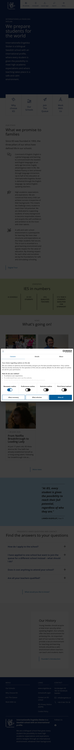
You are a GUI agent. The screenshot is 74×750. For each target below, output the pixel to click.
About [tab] (61, 356)
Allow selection (37, 397)
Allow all (60, 397)
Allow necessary (13, 397)
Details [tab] (37, 356)
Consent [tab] (13, 356)
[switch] (28, 389)
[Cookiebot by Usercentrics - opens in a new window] (64, 351)
